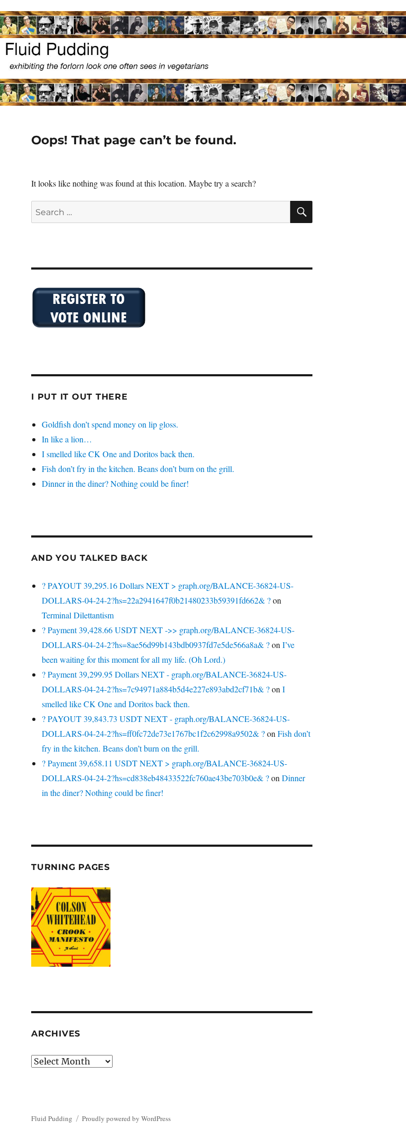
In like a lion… (67, 439)
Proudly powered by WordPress (126, 1118)
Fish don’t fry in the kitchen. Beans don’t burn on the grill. (138, 468)
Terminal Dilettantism (78, 615)
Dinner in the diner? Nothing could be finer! (115, 483)
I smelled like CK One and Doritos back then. (118, 453)
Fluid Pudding (51, 1118)
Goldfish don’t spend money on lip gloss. (110, 424)
